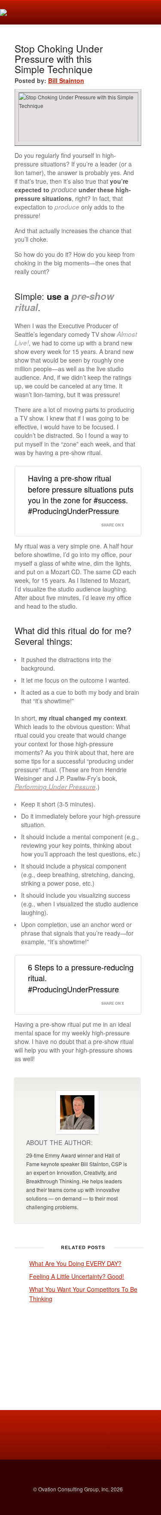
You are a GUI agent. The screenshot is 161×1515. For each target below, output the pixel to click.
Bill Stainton (66, 80)
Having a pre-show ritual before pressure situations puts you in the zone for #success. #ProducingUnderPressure (81, 494)
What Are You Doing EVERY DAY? (75, 1263)
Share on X (112, 525)
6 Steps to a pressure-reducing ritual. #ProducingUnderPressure (81, 977)
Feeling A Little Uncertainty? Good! (76, 1276)
